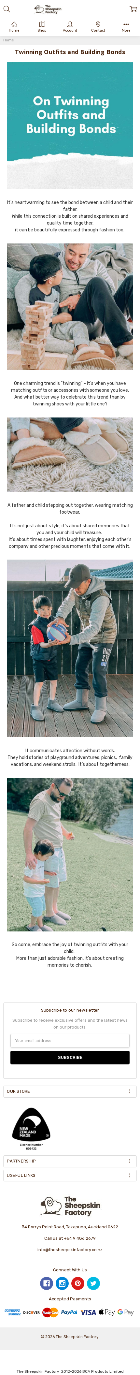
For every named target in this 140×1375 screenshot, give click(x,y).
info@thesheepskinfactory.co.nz (70, 1249)
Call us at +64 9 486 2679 (70, 1238)
